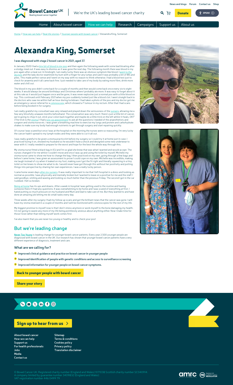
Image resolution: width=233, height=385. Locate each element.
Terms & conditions (66, 338)
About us (187, 24)
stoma (34, 119)
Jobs (17, 350)
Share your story (29, 283)
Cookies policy (63, 342)
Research (125, 24)
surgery (115, 110)
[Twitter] (35, 304)
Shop (216, 3)
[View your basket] (168, 13)
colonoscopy (57, 102)
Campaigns (145, 24)
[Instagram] (53, 304)
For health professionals (28, 346)
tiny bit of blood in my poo (53, 66)
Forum (192, 3)
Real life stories (51, 33)
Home (43, 24)
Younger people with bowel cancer (79, 33)
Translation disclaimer (67, 350)
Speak (206, 12)
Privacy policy (63, 346)
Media (17, 353)
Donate (183, 13)
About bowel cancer (67, 24)
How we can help (100, 24)
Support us (167, 24)
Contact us (204, 3)
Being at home (21, 185)
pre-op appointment (57, 119)
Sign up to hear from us (40, 323)
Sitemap (59, 335)
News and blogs (178, 3)
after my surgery (48, 171)
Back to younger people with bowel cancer (49, 272)
